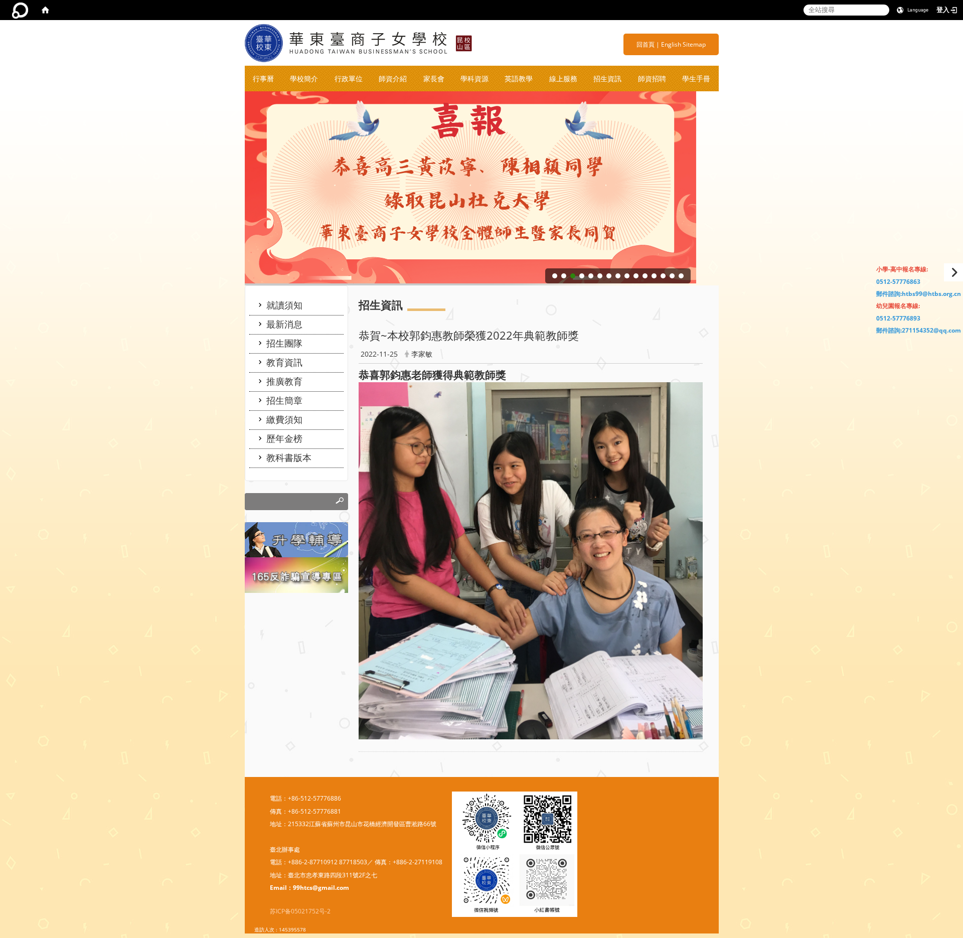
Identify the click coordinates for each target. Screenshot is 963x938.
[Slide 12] (654, 275)
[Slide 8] (617, 275)
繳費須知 (284, 419)
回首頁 (645, 44)
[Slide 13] (663, 275)
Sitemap (694, 44)
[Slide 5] (590, 275)
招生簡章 (284, 400)
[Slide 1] (554, 275)
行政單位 (349, 78)
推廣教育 (284, 381)
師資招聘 (652, 78)
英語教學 (519, 78)
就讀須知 (284, 305)
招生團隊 (284, 343)
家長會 (433, 78)
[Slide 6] (599, 275)
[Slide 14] (672, 275)
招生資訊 (607, 78)
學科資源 (474, 78)
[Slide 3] (572, 275)
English (671, 44)
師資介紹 (393, 78)
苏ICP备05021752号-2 (300, 911)
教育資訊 (284, 362)
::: (632, 44)
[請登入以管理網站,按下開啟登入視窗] (20, 10)
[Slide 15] (681, 275)
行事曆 (263, 78)
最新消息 (284, 324)
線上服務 (563, 78)
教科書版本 (288, 457)
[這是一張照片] (296, 539)
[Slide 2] (563, 275)
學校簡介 (304, 78)
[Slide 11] (645, 275)
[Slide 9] (626, 275)
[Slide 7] (608, 275)
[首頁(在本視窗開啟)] (45, 10)
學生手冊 (696, 78)
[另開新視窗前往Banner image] (296, 574)
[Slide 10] (635, 275)
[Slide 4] (581, 275)
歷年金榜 (284, 438)
